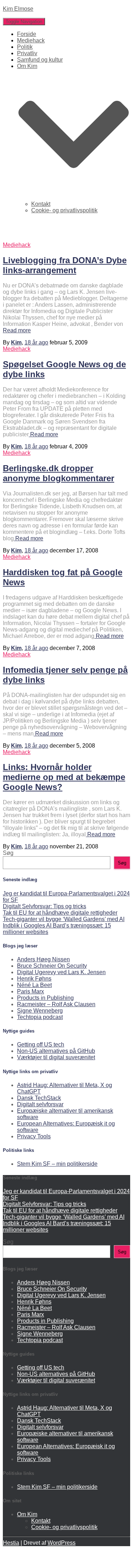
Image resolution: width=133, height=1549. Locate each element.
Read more (17, 330)
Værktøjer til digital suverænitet (56, 1057)
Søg (8, 853)
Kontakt (40, 204)
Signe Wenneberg (40, 1011)
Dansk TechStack (39, 1098)
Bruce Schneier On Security (52, 966)
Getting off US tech (40, 1044)
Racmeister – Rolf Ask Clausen (56, 1004)
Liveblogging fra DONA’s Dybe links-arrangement (65, 265)
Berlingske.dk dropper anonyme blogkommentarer (58, 473)
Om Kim (27, 1514)
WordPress (62, 1543)
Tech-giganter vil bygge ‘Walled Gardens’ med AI (63, 919)
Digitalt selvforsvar (40, 1104)
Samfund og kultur (40, 60)
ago (36, 342)
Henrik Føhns (34, 979)
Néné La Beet (34, 985)
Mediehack (31, 40)
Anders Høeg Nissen (43, 959)
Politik (25, 47)
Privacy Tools (34, 1136)
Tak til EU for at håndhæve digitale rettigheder (60, 913)
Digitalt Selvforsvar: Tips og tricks (44, 906)
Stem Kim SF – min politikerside (57, 1164)
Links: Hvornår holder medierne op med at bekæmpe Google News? (64, 777)
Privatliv (27, 53)
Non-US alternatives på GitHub (56, 1051)
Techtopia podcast (40, 1017)
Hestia (11, 1543)
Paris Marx (30, 991)
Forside (26, 34)
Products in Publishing (45, 998)
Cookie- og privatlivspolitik (64, 210)
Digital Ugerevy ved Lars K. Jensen (61, 972)
